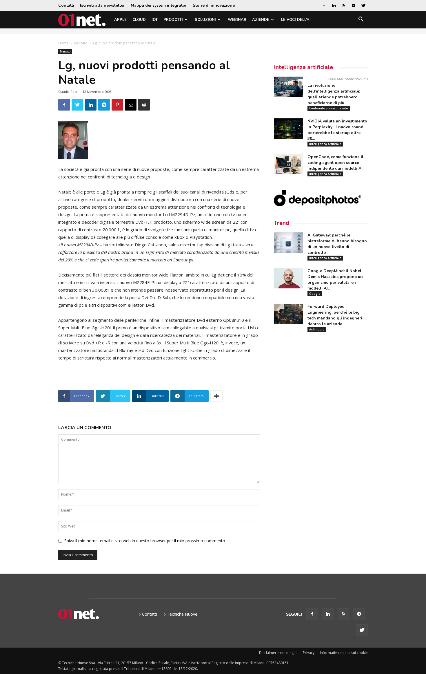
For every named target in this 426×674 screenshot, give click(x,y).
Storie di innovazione (214, 5)
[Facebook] (324, 5)
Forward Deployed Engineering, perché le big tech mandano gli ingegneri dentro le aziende (334, 315)
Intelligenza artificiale (303, 67)
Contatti (66, 5)
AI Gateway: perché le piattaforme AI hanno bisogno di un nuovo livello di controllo (337, 243)
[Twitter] (363, 5)
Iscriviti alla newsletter (102, 5)
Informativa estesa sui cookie (344, 652)
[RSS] (343, 5)
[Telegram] (353, 5)
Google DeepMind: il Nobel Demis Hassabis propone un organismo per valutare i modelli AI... (335, 279)
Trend (281, 223)
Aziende (260, 19)
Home (63, 43)
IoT (155, 19)
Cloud (139, 19)
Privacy (308, 652)
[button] (361, 20)
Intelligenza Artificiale (325, 144)
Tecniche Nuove (182, 614)
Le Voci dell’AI (296, 19)
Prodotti (173, 19)
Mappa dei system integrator (159, 5)
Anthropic (316, 329)
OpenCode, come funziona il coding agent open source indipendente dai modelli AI (335, 162)
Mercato (81, 43)
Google (314, 294)
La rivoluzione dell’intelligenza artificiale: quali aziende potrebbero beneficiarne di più (333, 94)
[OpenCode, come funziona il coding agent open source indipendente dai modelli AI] (288, 164)
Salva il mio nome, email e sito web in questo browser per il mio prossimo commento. (145, 540)
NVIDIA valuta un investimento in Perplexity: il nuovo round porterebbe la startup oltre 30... (337, 129)
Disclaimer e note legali (278, 652)
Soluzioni (205, 19)
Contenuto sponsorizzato (328, 108)
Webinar (237, 19)
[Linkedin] (333, 5)
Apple (120, 19)
